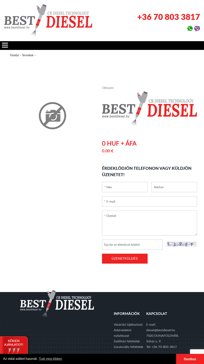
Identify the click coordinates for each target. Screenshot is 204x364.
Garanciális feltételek (128, 346)
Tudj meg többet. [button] (50, 358)
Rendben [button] (190, 358)
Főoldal (14, 55)
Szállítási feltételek (127, 341)
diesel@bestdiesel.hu (160, 330)
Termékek (27, 55)
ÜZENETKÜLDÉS (125, 258)
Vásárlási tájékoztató (128, 324)
